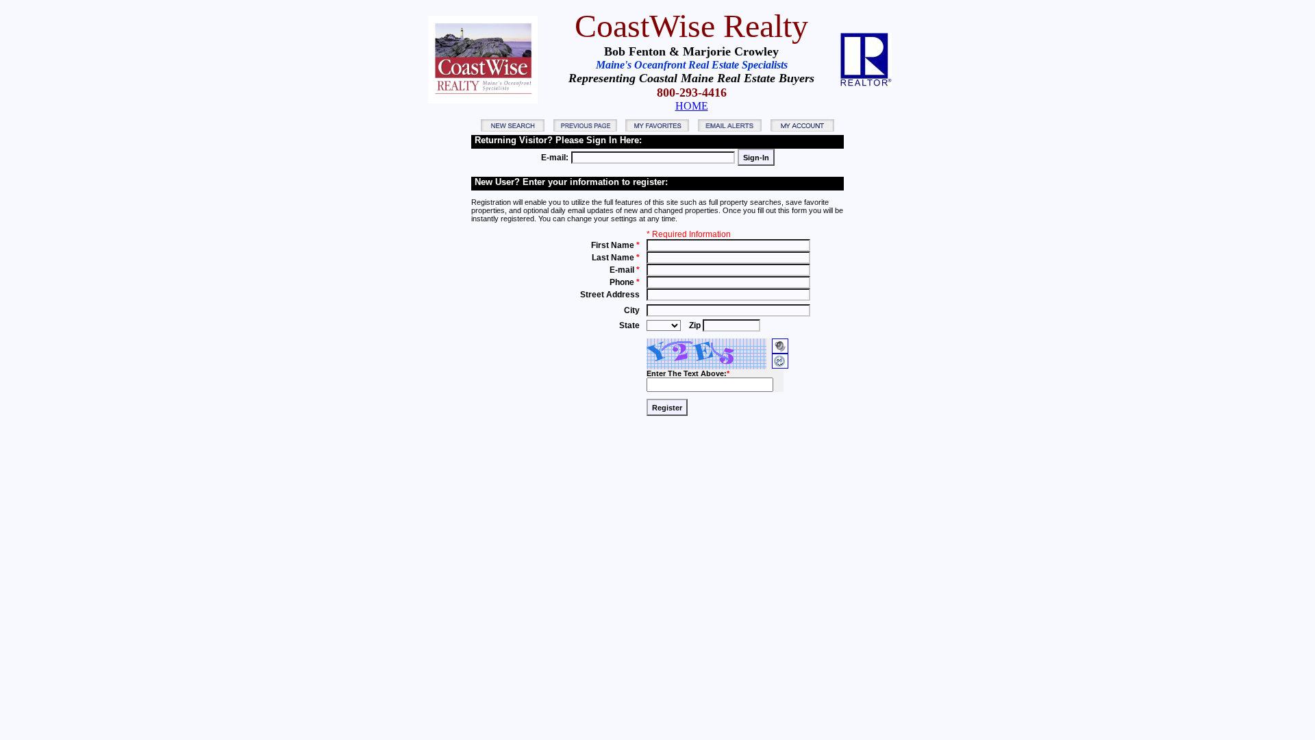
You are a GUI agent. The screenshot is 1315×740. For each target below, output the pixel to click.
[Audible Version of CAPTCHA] (780, 342)
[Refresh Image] (780, 366)
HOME (691, 106)
